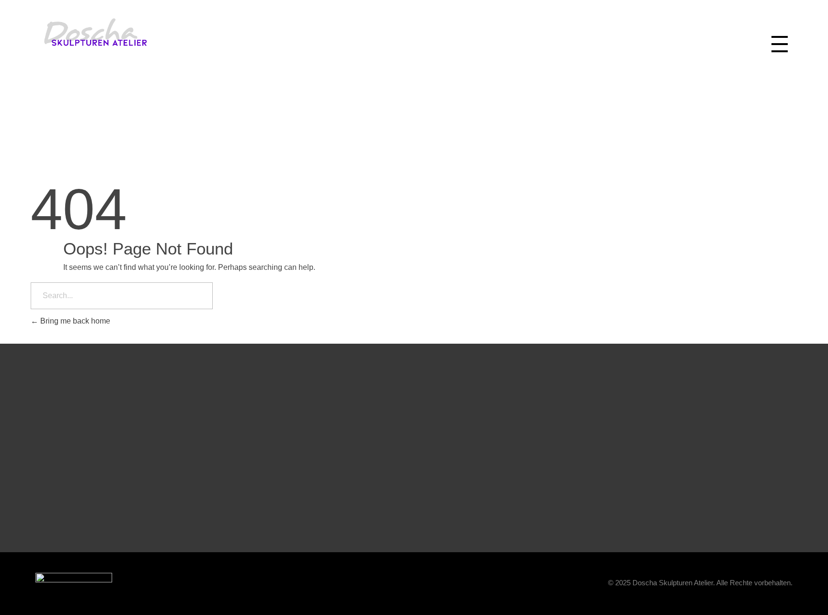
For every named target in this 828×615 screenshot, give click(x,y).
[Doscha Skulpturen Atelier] (130, 31)
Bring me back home (74, 321)
